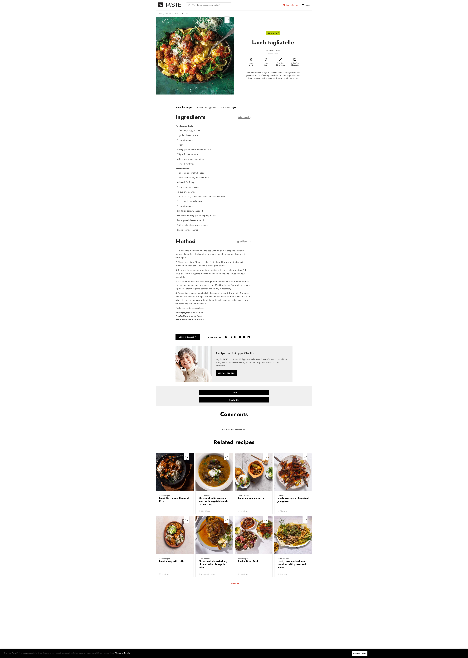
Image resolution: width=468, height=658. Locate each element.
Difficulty (265, 63)
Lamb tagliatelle (187, 14)
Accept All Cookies (359, 653)
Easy (176, 14)
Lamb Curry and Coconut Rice (174, 499)
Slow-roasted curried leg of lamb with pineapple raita (213, 564)
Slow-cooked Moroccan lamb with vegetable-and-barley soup (213, 501)
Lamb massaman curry (251, 498)
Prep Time (280, 63)
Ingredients (242, 241)
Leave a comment (187, 337)
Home (160, 14)
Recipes (168, 14)
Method (244, 117)
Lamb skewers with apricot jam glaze (293, 499)
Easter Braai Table (249, 561)
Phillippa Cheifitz (274, 50)
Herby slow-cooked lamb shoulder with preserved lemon (292, 564)
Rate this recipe (184, 107)
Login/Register (292, 5)
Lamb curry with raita (172, 561)
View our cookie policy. (123, 653)
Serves (251, 63)
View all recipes (226, 373)
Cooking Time (295, 63)
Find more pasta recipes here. (190, 308)
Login (233, 107)
